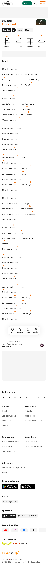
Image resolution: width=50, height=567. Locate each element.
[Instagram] (14, 530)
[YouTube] (5, 530)
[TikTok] (33, 530)
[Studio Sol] (10, 553)
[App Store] (27, 486)
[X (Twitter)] (42, 530)
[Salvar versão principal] (14, 30)
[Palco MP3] (20, 543)
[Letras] (7, 543)
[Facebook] (24, 530)
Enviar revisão (6, 346)
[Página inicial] (7, 3)
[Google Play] (10, 486)
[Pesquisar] (35, 3)
